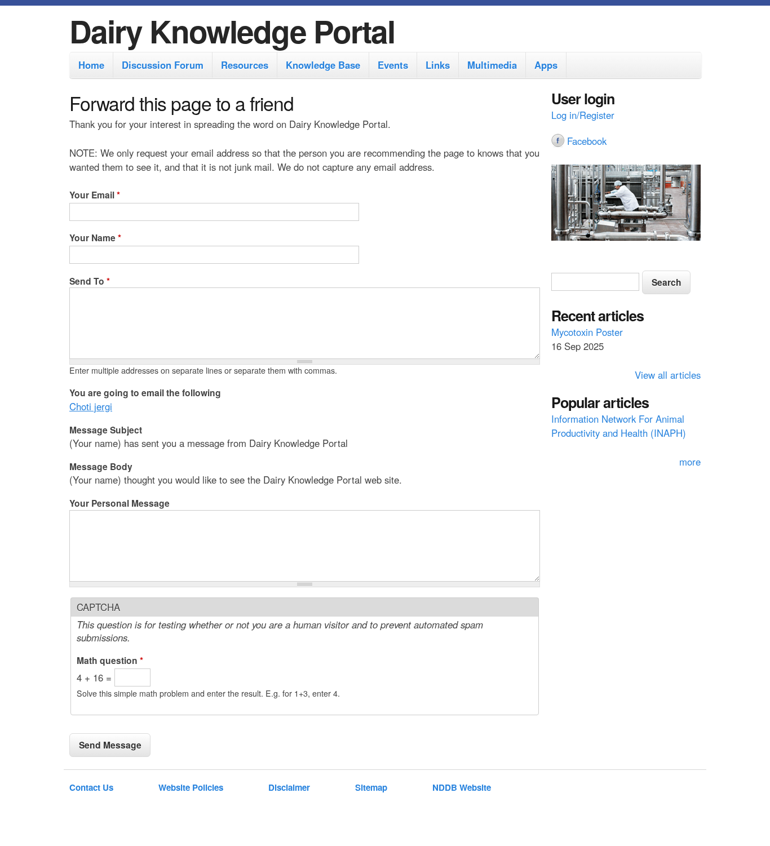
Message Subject (105, 429)
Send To (89, 280)
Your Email (94, 194)
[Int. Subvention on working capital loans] (626, 204)
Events (393, 65)
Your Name (95, 237)
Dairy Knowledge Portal (232, 30)
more (690, 461)
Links (438, 65)
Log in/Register (582, 115)
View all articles (668, 375)
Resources (244, 65)
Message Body (100, 466)
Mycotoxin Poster (587, 332)
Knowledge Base (323, 65)
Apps (545, 65)
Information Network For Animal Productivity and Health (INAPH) (618, 426)
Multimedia (492, 65)
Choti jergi (90, 406)
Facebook (587, 141)
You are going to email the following (145, 392)
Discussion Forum (162, 65)
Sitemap (371, 787)
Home (91, 65)
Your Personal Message (119, 503)
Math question (110, 660)
